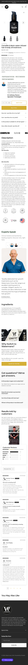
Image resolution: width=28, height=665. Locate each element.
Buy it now (14, 107)
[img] (6, 475)
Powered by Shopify (20, 655)
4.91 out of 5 (11, 449)
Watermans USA (9, 655)
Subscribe (14, 645)
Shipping (11, 52)
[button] (2, 7)
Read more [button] (5, 581)
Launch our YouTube (14, 363)
